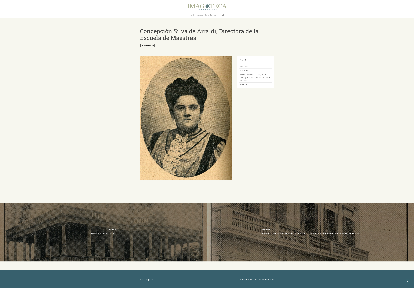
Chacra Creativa (258, 280)
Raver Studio (269, 280)
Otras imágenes (148, 45)
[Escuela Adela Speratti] (103, 232)
